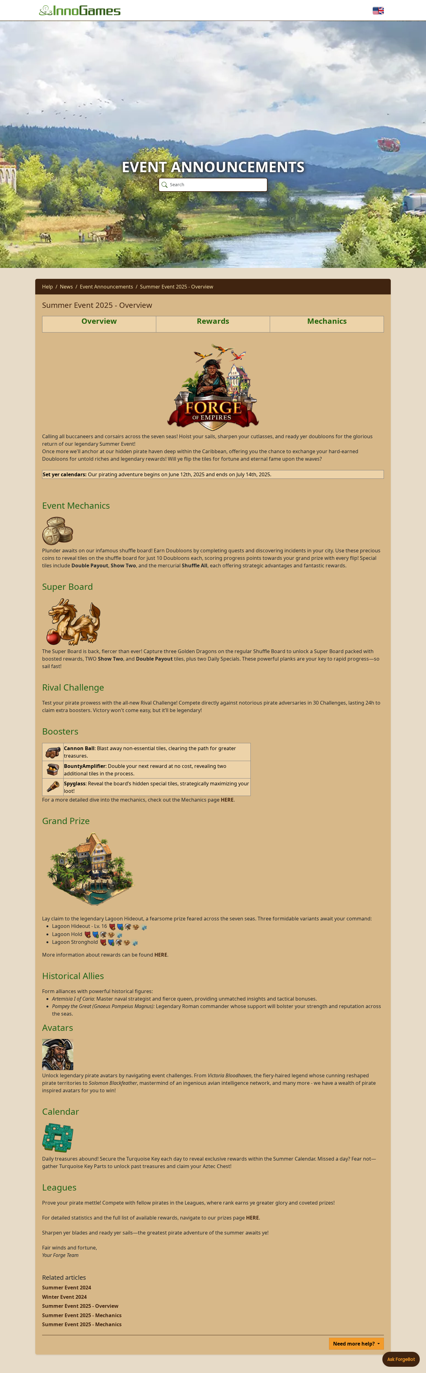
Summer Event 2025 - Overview (176, 286)
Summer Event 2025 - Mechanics (82, 1315)
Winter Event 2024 (64, 1296)
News (66, 286)
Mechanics (327, 321)
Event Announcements (106, 286)
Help (47, 286)
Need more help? (354, 1343)
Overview (99, 321)
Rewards (213, 321)
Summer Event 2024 (66, 1287)
